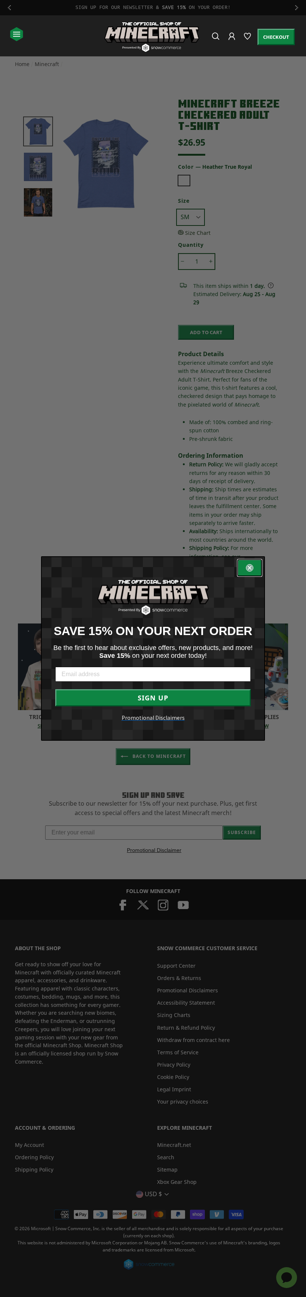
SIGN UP (153, 697)
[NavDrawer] (16, 35)
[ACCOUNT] (232, 41)
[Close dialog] (249, 567)
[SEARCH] (216, 39)
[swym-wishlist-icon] (248, 39)
